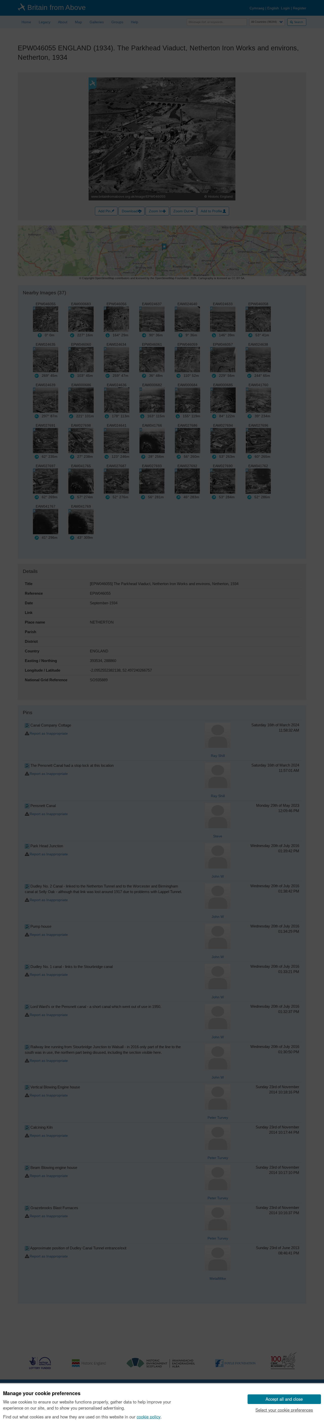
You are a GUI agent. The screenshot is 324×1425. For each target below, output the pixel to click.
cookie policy (148, 1417)
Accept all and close (284, 1399)
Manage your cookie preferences (41, 1393)
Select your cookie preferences (284, 1410)
